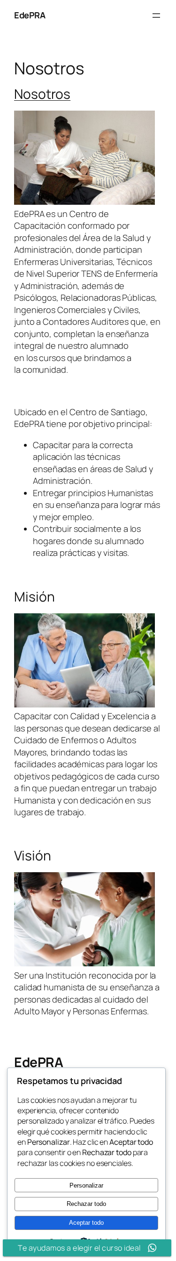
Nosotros (42, 94)
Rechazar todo (86, 1203)
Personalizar (86, 1185)
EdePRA (29, 15)
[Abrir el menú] (156, 15)
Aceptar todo (86, 1222)
